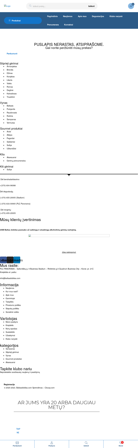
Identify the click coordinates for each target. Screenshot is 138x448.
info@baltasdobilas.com (10, 278)
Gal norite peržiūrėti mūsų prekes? (69, 47)
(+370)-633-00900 (8, 203)
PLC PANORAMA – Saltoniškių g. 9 (15, 268)
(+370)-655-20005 (8, 197)
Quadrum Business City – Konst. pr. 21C (76, 268)
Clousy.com (50, 387)
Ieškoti (91, 6)
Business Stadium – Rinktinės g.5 (44, 268)
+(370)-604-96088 (8, 185)
